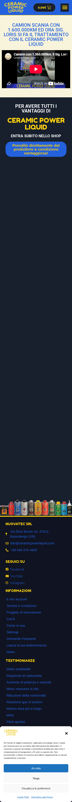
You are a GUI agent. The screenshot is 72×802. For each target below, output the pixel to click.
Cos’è (10, 619)
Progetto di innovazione (23, 612)
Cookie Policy (23, 797)
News (10, 652)
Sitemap (12, 632)
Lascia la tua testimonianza (26, 645)
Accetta (36, 768)
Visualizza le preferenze (36, 788)
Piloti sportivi (15, 722)
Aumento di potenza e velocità (28, 682)
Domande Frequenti (21, 639)
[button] (66, 733)
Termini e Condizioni (21, 606)
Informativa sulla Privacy (42, 797)
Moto (10, 715)
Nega (36, 778)
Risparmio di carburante (24, 676)
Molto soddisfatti (18, 669)
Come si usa (15, 625)
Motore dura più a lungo (24, 709)
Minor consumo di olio (22, 689)
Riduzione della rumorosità (26, 695)
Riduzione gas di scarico (24, 702)
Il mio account (16, 599)
